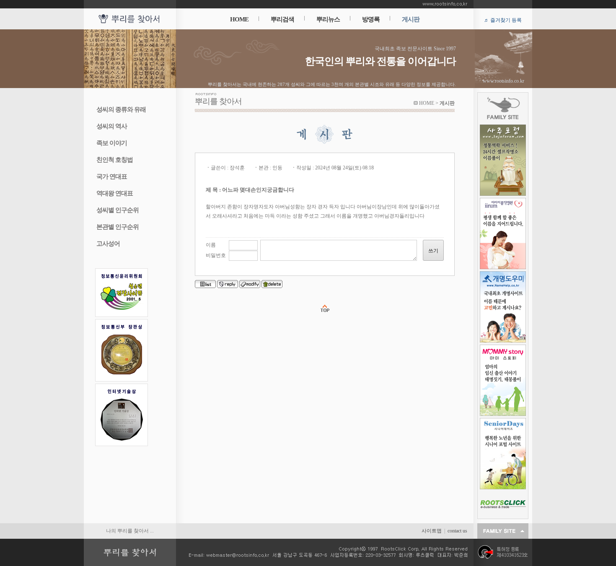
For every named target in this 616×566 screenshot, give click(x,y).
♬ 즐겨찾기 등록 (503, 20)
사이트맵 (432, 531)
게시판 (410, 19)
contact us (457, 531)
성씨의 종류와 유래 (121, 109)
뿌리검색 (282, 19)
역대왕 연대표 (114, 193)
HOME (239, 19)
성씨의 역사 (111, 126)
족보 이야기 (111, 143)
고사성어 (108, 243)
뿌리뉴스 (328, 19)
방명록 (371, 19)
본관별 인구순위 (117, 226)
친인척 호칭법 (114, 159)
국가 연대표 (111, 176)
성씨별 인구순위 (117, 210)
